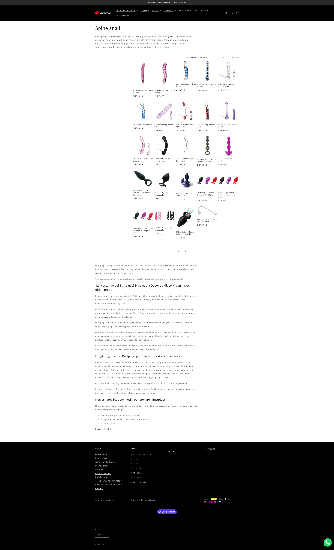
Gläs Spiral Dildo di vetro (142, 125)
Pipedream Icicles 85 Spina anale (183, 194)
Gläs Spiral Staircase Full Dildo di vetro (228, 85)
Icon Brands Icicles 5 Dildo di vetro (186, 85)
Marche (171, 450)
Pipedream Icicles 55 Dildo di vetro (164, 91)
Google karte (101, 477)
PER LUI (134, 464)
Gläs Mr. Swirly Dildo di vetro (206, 126)
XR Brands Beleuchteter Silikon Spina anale (185, 233)
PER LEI (134, 459)
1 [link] (178, 250)
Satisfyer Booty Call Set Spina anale (163, 229)
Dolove (103, 544)
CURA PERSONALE (138, 482)
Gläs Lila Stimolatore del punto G (227, 126)
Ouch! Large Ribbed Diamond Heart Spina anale (226, 195)
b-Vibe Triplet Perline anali (226, 160)
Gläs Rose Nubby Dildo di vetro (164, 126)
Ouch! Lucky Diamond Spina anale (163, 194)
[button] (127, 10)
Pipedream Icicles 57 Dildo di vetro (143, 91)
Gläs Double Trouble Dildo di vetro (143, 160)
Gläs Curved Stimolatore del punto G (185, 160)
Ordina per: (191, 57)
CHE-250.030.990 (103, 473)
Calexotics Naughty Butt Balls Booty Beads (206, 160)
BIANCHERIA (136, 473)
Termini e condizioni (105, 500)
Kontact (99, 488)
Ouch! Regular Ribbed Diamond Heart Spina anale (205, 195)
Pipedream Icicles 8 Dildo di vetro (206, 86)
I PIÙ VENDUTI (137, 477)
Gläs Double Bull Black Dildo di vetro (163, 160)
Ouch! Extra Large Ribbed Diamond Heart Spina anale (143, 230)
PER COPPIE (136, 468)
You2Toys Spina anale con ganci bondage (207, 220)
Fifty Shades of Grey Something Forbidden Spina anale (141, 192)
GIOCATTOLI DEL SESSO (141, 454)
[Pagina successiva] (193, 251)
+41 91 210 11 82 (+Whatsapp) (109, 480)
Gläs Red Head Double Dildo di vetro (184, 126)
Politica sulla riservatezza (143, 500)
